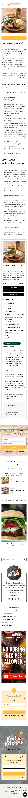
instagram (18, 599)
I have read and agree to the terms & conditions (14, 451)
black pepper (9, 67)
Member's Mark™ (10, 39)
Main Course (14, 37)
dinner (14, 469)
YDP (14, 546)
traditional (19, 475)
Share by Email (13, 294)
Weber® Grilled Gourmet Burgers (14, 544)
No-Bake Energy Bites (7, 613)
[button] (12, 343)
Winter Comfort (19, 39)
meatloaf (5, 473)
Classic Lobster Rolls (7, 625)
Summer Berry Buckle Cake (8, 616)
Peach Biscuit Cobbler (7, 622)
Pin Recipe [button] (13, 291)
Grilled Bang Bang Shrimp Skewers (11, 611)
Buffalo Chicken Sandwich (8, 619)
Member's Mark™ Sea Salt (14, 327)
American (5, 37)
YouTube (9, 599)
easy (19, 469)
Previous (1, 523)
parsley (17, 65)
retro (7, 475)
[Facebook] (14, 464)
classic (8, 469)
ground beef (19, 471)
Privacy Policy (14, 794)
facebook (15, 599)
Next (26, 523)
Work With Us (14, 595)
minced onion (13, 473)
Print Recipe (14, 287)
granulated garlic (10, 65)
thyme (20, 65)
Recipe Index (6, 791)
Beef (9, 37)
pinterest (12, 599)
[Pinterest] (17, 464)
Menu (25, 4)
